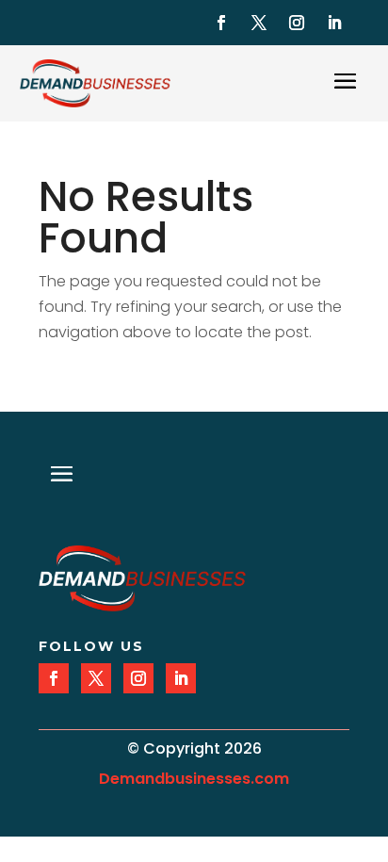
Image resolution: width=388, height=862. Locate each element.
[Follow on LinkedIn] (334, 23)
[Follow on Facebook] (221, 23)
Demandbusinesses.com (194, 778)
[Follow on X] (259, 23)
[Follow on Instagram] (297, 23)
